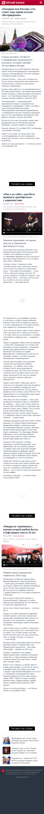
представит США (28, 134)
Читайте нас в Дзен (22, 183)
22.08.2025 (5, 18)
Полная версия (22, 777)
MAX (15, 146)
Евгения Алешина (20, 18)
